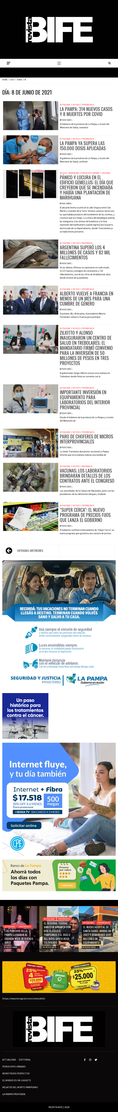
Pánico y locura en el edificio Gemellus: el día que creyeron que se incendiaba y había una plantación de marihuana (86, 187)
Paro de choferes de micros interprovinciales (86, 439)
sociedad (106, 173)
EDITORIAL (25, 1059)
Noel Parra (67, 203)
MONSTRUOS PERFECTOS (16, 1073)
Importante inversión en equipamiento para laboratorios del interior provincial (85, 400)
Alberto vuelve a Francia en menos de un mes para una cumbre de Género (86, 298)
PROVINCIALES (88, 105)
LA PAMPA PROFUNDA (13, 1094)
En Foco (76, 105)
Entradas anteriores (30, 551)
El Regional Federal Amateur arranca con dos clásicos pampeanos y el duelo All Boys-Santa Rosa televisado (18, 933)
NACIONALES (87, 243)
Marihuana (74, 173)
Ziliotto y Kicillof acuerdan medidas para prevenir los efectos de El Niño (97, 937)
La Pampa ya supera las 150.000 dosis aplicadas (83, 146)
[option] (19, 929)
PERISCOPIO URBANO (90, 173)
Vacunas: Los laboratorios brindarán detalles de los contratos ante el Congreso (87, 475)
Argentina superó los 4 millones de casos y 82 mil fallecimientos (85, 252)
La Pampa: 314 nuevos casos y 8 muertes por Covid (86, 111)
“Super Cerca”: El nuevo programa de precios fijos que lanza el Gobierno (85, 514)
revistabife (67, 120)
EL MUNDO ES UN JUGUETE (16, 1080)
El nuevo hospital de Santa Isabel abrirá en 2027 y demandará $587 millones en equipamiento (58, 935)
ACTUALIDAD (65, 105)
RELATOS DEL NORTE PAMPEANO (20, 1087)
